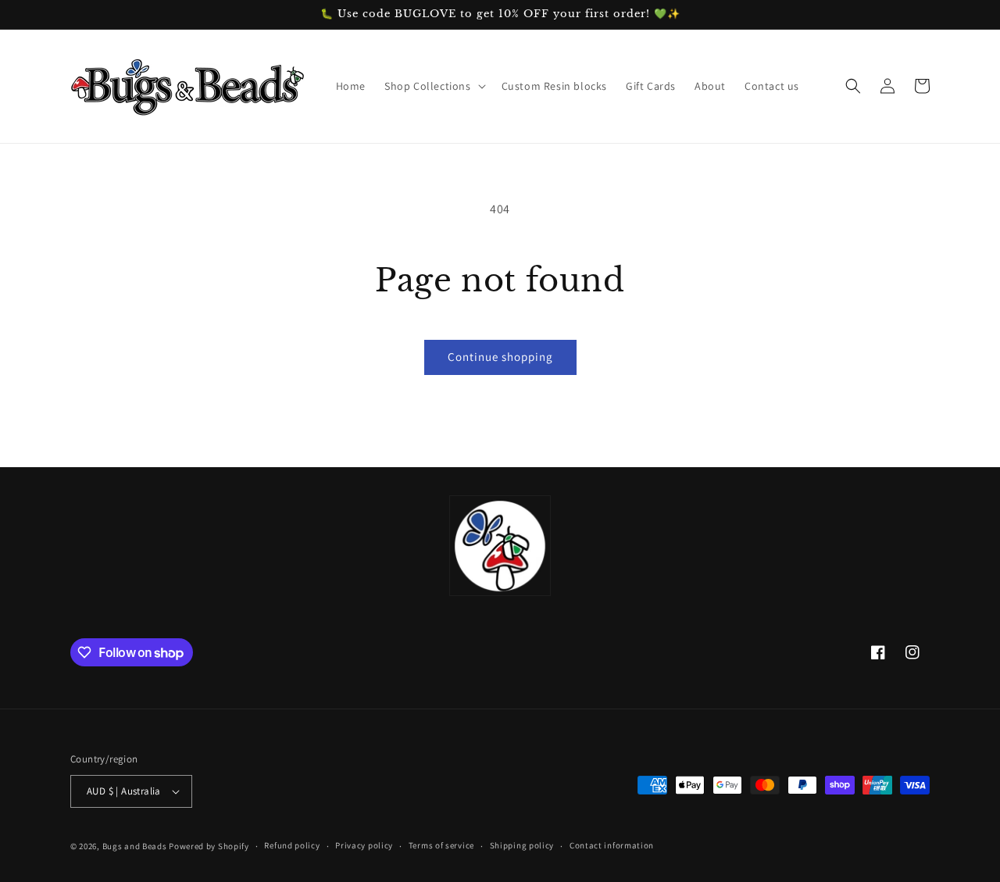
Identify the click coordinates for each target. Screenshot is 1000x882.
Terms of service (441, 845)
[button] (433, 86)
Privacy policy (364, 845)
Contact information (612, 845)
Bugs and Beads (134, 846)
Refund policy (292, 845)
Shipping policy (522, 845)
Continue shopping (500, 356)
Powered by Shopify (209, 846)
